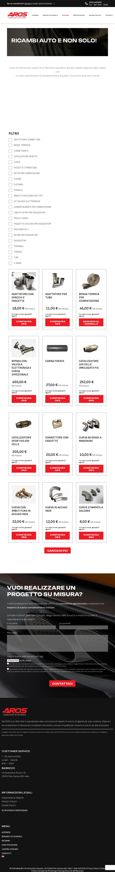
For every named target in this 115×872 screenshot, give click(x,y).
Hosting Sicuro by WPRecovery (70, 871)
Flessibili (18, 184)
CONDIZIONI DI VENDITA (13, 798)
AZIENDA (35, 15)
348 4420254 (80, 868)
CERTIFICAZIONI (79, 15)
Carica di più (57, 550)
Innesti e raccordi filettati (28, 195)
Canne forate (21, 151)
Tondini (18, 252)
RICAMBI (65, 15)
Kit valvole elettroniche (27, 201)
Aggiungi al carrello (91, 322)
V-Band (17, 263)
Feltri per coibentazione (27, 173)
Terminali (19, 246)
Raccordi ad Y (21, 229)
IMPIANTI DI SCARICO (50, 15)
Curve (17, 162)
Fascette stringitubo (25, 167)
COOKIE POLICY (9, 805)
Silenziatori (20, 240)
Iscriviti (28, 3)
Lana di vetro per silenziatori (29, 212)
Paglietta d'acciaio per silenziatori (32, 224)
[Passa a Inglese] (57, 857)
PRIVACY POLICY (9, 801)
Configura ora (24, 322)
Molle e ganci (21, 218)
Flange (17, 179)
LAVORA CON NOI (95, 15)
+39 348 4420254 (12, 756)
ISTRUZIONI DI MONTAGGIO (15, 810)
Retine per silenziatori (26, 235)
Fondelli (18, 190)
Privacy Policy (93, 868)
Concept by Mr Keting (47, 871)
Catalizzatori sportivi (25, 156)
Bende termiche (22, 145)
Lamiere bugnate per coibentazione (32, 207)
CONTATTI (109, 15)
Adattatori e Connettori (27, 139)
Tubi (16, 257)
